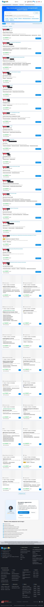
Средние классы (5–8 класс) (26, 575)
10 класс (39, 594)
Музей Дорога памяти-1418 (29, 361)
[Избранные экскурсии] (39, 2)
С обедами (7, 20)
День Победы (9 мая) (26, 597)
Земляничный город (7, 410)
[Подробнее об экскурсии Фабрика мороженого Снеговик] (40, 296)
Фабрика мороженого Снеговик (30, 286)
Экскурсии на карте (23, 552)
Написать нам (34, 553)
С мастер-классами (35, 18)
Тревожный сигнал (7, 459)
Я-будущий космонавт (28, 384)
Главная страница (23, 549)
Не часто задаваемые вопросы (36, 552)
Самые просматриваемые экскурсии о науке (11, 526)
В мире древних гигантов (8, 338)
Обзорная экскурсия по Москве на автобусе (30, 409)
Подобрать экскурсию (23, 512)
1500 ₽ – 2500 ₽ (35, 573)
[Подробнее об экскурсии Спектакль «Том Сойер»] (20, 489)
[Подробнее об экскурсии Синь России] (20, 394)
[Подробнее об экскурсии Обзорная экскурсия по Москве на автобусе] (40, 418)
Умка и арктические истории (29, 481)
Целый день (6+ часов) (16, 587)
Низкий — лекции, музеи (5, 586)
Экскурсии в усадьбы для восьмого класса (11, 528)
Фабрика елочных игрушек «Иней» (10, 312)
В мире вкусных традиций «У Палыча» (31, 459)
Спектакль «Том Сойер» (8, 481)
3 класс (35, 588)
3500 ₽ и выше (35, 576)
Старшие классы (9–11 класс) (26, 578)
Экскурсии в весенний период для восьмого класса (12, 534)
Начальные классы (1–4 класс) (26, 572)
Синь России (5, 384)
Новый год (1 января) (26, 586)
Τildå (11, 605)
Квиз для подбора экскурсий (37, 558)
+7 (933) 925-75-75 (5, 551)
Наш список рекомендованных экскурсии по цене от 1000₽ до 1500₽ (15, 529)
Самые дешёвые (4, 576)
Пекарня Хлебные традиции (9, 286)
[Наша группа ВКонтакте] (42, 602)
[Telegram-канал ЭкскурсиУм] (40, 602)
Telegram (21, 515)
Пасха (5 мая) (24, 595)
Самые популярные (4, 571)
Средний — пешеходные (5, 587)
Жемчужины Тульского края (9, 432)
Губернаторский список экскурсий (36, 556)
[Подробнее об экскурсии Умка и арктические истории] (40, 489)
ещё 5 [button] (33, 16)
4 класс (39, 588)
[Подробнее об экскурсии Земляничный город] (20, 418)
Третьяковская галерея (28, 310)
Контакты (22, 555)
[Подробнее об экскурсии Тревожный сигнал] (20, 467)
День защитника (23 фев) (26, 589)
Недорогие (12, 20)
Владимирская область (16, 576)
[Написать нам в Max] (37, 2)
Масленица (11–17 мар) (26, 591)
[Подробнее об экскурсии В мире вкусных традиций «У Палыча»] (40, 467)
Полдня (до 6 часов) (15, 586)
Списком (4, 23)
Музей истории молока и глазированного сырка (8, 361)
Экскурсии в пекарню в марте (9, 525)
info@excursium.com (6, 553)
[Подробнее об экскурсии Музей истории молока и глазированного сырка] (20, 370)
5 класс (35, 590)
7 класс (35, 592)
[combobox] (19, 13)
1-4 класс (6, 18)
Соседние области (15, 580)
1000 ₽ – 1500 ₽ (35, 571)
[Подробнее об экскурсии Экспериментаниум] (40, 346)
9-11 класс (15, 18)
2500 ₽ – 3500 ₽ (36, 575)
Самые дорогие (3, 575)
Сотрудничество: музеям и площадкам (37, 560)
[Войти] (41, 2)
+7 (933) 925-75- (30, 1)
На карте (9, 23)
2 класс (38, 586)
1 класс (35, 586)
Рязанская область (15, 578)
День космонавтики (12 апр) (26, 593)
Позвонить (33, 512)
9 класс (35, 594)
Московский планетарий (28, 432)
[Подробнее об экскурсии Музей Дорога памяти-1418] (40, 370)
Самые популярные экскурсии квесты (10, 531)
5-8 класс (11, 18)
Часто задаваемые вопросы (37, 549)
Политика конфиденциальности (19, 605)
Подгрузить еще (22, 493)
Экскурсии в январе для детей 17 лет (10, 537)
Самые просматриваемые (5, 573)
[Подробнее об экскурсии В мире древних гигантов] (20, 346)
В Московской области (27, 18)
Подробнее (37, 38)
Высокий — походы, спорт (5, 589)
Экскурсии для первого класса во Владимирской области (14, 532)
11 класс (35, 596)
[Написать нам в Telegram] (35, 2)
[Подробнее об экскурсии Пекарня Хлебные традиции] (20, 296)
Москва (13, 571)
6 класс (39, 590)
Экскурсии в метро (7, 523)
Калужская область (15, 575)
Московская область (15, 573)
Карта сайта (22, 557)
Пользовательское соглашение (31, 605)
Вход (21, 559)
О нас (21, 554)
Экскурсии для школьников (25, 551)
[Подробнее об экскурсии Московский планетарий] (40, 444)
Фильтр (13, 23)
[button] (25, 2)
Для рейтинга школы (4, 581)
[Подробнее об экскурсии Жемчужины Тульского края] (20, 444)
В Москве (20, 18)
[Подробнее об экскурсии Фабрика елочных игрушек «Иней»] (20, 324)
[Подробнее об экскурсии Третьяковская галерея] (40, 324)
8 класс (38, 592)
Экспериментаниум (27, 338)
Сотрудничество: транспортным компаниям (37, 563)
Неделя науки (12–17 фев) (26, 587)
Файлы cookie (40, 605)
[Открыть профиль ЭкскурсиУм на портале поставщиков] (6, 602)
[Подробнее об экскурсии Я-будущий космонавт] (40, 394)
